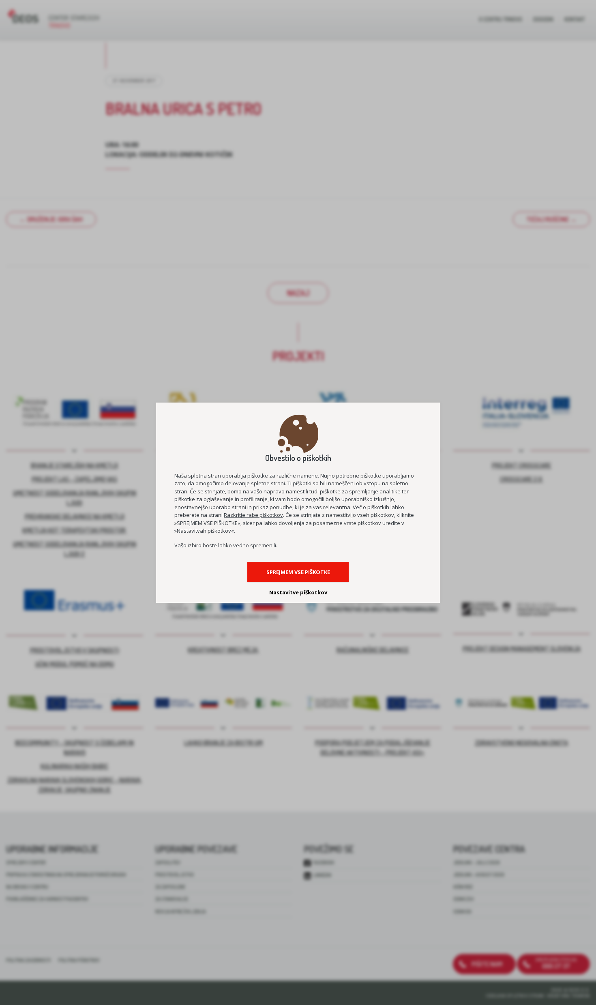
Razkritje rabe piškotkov (253, 515)
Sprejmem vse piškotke (298, 571)
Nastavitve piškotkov (298, 592)
